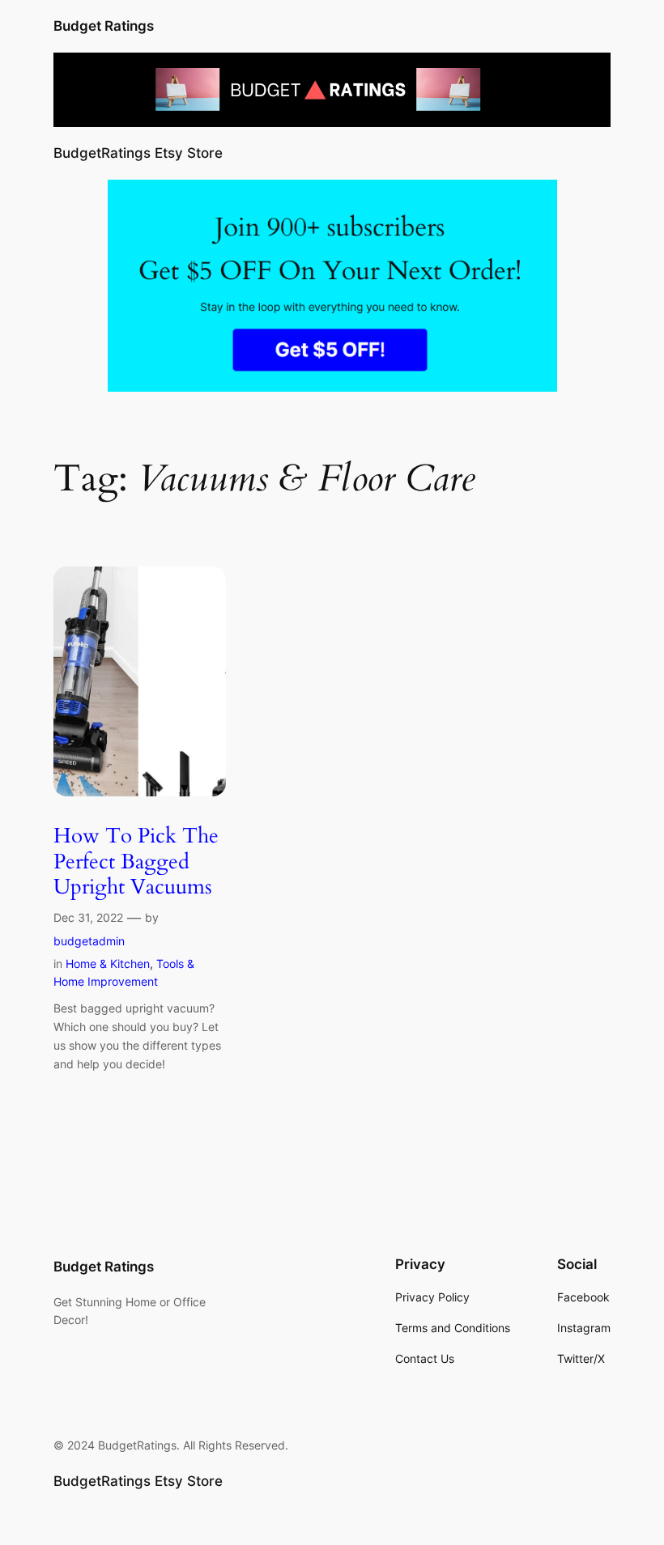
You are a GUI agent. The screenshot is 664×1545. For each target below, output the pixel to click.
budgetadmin (89, 941)
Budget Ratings (103, 26)
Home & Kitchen (108, 963)
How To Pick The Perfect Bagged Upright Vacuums (136, 861)
